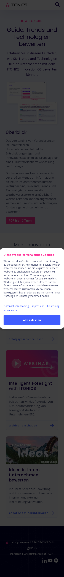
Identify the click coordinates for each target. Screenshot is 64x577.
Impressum (37, 306)
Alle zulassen (32, 320)
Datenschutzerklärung (16, 306)
